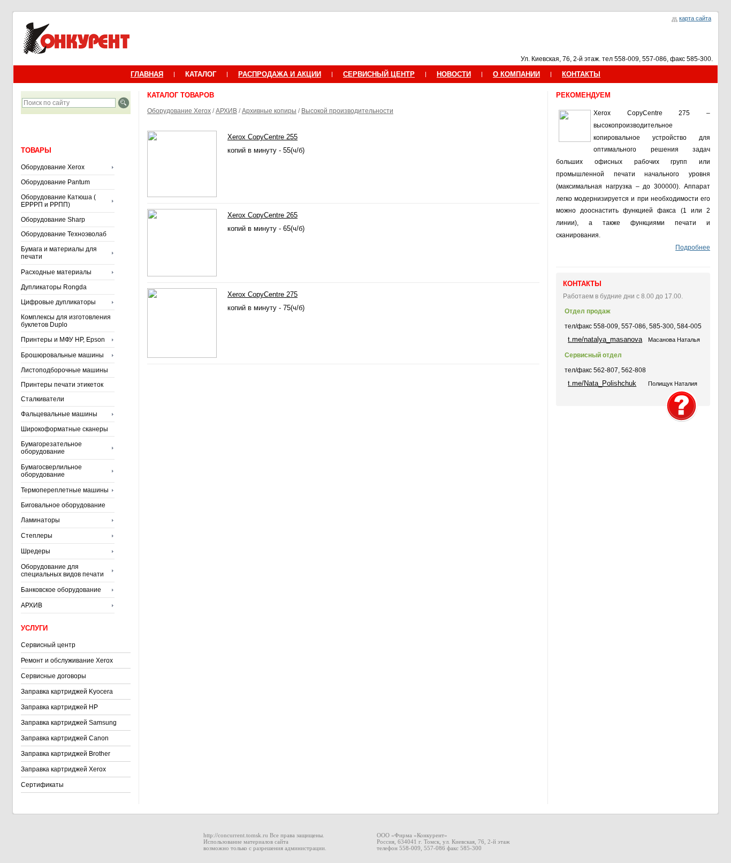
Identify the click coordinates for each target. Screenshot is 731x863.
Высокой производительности (347, 111)
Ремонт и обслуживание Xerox (67, 660)
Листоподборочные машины (64, 370)
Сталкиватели (42, 399)
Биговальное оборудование (63, 505)
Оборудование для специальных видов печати (62, 570)
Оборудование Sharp (53, 219)
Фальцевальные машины (59, 414)
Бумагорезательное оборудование (51, 447)
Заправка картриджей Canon (65, 738)
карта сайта (695, 18)
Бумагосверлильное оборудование (51, 470)
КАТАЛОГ (200, 74)
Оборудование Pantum (55, 182)
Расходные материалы (56, 272)
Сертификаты (42, 785)
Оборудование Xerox (53, 167)
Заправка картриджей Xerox (63, 769)
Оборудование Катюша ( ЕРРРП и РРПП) (58, 200)
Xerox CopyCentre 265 (262, 215)
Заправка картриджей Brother (65, 753)
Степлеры (36, 535)
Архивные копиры (269, 111)
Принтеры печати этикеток (62, 384)
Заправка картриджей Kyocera (67, 691)
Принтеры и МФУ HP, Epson (63, 339)
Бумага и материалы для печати (59, 252)
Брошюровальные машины (62, 355)
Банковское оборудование (61, 590)
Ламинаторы (40, 520)
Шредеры (35, 551)
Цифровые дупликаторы (58, 302)
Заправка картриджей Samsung (69, 722)
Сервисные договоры (53, 676)
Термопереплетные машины (65, 490)
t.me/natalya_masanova (605, 339)
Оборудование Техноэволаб (63, 234)
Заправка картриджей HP (59, 707)
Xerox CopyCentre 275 (262, 294)
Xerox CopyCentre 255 (262, 137)
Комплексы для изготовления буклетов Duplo (66, 320)
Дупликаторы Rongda (54, 287)
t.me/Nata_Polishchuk (602, 383)
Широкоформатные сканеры (64, 429)
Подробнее (692, 247)
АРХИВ (31, 605)
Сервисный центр (48, 645)
